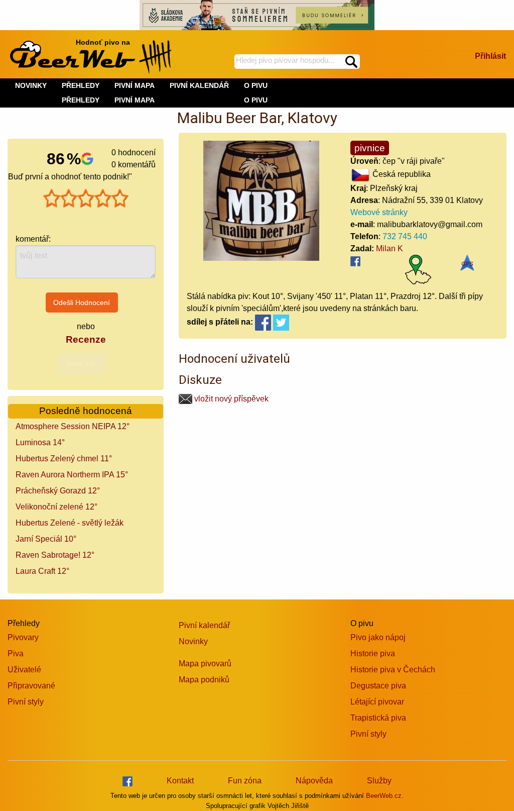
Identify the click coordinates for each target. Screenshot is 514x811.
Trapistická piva (378, 718)
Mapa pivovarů (205, 663)
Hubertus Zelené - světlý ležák (69, 523)
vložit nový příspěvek (230, 398)
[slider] (85, 198)
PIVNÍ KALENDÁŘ (199, 85)
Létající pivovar (377, 701)
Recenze (86, 339)
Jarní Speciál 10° (46, 539)
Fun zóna (245, 780)
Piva (16, 653)
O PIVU (256, 100)
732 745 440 (404, 236)
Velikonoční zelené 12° (56, 506)
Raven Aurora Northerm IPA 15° (72, 474)
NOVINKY (31, 85)
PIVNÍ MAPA (134, 100)
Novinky (193, 641)
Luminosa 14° (40, 442)
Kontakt (180, 780)
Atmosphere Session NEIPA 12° (73, 426)
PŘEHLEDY (80, 100)
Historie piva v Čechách (392, 669)
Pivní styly (26, 701)
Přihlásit (490, 56)
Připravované (31, 685)
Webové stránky (379, 212)
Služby (379, 780)
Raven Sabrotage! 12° (55, 555)
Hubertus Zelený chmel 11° (64, 458)
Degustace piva (378, 685)
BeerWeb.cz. (385, 795)
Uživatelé (24, 669)
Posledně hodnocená (85, 411)
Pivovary (23, 637)
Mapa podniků (204, 679)
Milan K (389, 248)
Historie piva (372, 653)
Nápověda (314, 780)
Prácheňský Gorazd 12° (58, 490)
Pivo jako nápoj (378, 637)
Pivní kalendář (204, 625)
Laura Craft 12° (42, 571)
